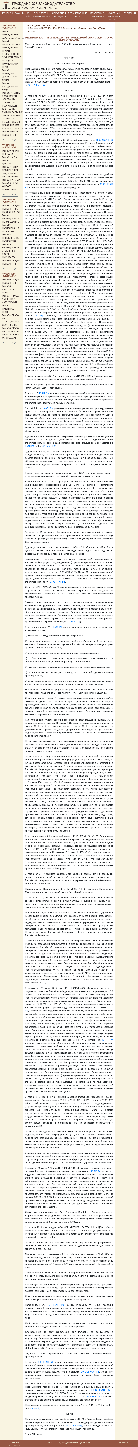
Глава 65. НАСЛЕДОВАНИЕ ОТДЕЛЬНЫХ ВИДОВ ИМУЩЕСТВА (10, 251)
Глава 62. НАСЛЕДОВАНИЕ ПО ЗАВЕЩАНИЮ (10, 218)
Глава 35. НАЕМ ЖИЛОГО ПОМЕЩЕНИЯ (10, 186)
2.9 (82, 1371)
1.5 (48, 1305)
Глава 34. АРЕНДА (11, 180)
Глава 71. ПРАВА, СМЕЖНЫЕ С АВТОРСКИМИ (10, 299)
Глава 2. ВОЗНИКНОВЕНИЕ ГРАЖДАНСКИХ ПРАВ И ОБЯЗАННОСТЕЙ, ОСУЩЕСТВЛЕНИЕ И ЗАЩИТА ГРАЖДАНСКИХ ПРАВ (11, 54)
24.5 (87, 1371)
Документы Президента (59, 15)
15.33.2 (31, 85)
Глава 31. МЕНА (10, 157)
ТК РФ (109, 1040)
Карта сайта (123, 1443)
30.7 (40, 1362)
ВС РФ (28, 15)
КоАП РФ (40, 85)
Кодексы (7, 13)
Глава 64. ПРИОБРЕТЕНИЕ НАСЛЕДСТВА (10, 237)
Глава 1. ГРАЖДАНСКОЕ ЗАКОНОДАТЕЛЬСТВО (13, 34)
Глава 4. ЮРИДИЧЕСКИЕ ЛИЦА (10, 86)
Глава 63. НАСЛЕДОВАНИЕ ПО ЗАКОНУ (10, 228)
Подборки (129, 13)
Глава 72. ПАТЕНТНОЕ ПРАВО (8, 308)
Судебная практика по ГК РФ (114, 16)
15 (108, 1007)
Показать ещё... (10, 140)
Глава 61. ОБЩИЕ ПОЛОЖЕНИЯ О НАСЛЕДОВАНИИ (11, 208)
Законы (19, 13)
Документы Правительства (41, 15)
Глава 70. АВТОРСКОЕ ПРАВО (8, 289)
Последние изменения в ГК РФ (96, 16)
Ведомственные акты (77, 15)
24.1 (68, 621)
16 (103, 1040)
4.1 (43, 446)
